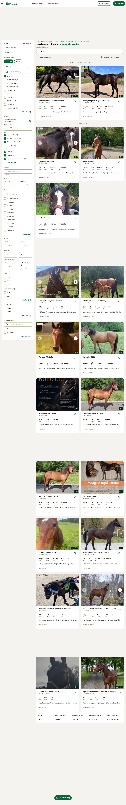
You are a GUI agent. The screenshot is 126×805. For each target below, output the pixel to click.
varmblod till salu (112, 719)
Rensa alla (27, 43)
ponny (40, 716)
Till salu (9, 61)
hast (39, 719)
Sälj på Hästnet (53, 3)
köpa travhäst (60, 716)
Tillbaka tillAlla (10, 48)
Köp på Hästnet (37, 3)
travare (57, 719)
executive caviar (95, 716)
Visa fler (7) (26, 112)
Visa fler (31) (26, 234)
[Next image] (76, 143)
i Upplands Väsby (69, 44)
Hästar (7, 52)
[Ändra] (30, 121)
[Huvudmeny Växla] (2, 3)
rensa (29, 67)
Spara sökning (45, 57)
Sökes (18, 61)
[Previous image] (40, 143)
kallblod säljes (77, 716)
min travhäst (93, 719)
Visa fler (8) (26, 316)
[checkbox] (5, 76)
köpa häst (75, 719)
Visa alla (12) (11, 163)
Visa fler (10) (26, 300)
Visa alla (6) (11, 146)
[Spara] (75, 101)
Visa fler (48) (26, 336)
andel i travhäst (112, 716)
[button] (57, 143)
